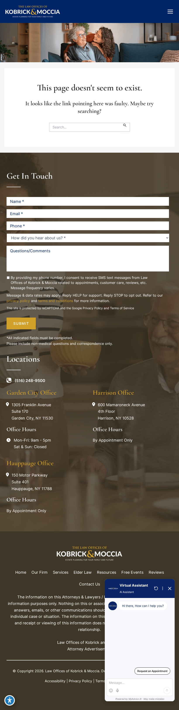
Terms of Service (122, 308)
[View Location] (8, 404)
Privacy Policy (93, 308)
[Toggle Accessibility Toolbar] (9, 700)
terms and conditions (55, 301)
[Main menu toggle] (170, 11)
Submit (21, 323)
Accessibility (55, 681)
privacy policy (18, 301)
